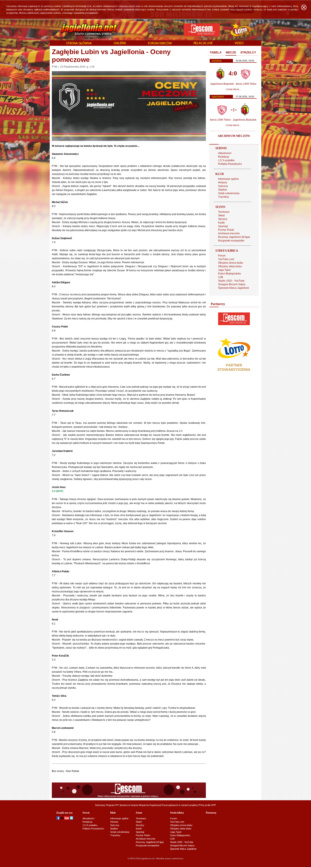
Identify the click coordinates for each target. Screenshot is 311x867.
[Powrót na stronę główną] (84, 29)
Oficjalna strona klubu (230, 262)
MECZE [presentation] (231, 52)
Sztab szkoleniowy (228, 193)
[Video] (239, 43)
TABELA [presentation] (216, 52)
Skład (221, 215)
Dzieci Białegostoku (229, 273)
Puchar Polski (226, 229)
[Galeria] (120, 43)
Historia (222, 182)
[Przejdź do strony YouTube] (65, 819)
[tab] (215, 52)
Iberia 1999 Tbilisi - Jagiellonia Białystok (233, 119)
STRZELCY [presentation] (248, 52)
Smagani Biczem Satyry (231, 284)
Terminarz (224, 211)
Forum (222, 255)
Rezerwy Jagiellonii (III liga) (234, 237)
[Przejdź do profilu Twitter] (71, 819)
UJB (220, 277)
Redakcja (223, 156)
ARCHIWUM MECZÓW (234, 136)
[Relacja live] (203, 43)
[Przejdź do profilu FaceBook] (58, 819)
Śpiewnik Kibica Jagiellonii (233, 287)
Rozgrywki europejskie (231, 240)
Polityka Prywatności (230, 163)
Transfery (223, 196)
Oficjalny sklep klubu (230, 266)
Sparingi (223, 226)
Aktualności (224, 153)
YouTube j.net (226, 259)
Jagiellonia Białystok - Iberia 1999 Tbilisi (233, 83)
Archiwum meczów (229, 233)
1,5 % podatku (226, 160)
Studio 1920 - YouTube (231, 280)
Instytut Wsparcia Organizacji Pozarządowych (154, 805)
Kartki (221, 222)
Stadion (222, 189)
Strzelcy (222, 219)
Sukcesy (223, 186)
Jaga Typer (224, 270)
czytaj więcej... (233, 89)
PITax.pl (202, 805)
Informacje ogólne (228, 178)
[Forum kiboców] (160, 43)
